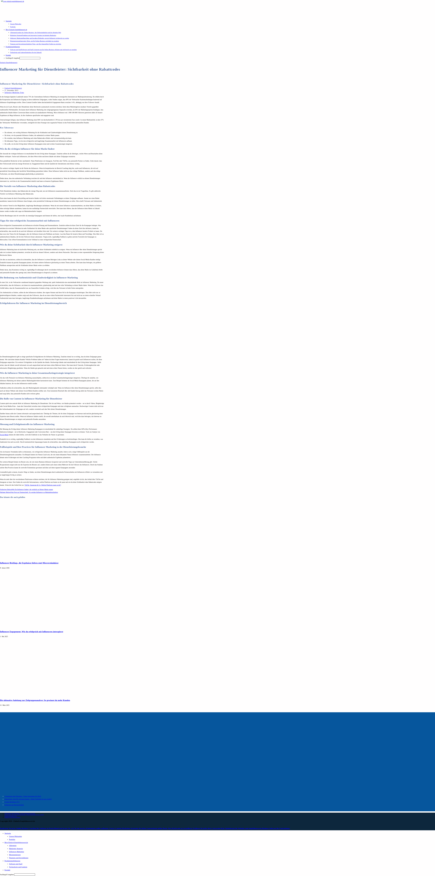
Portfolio (12, 839)
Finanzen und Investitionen (18, 858)
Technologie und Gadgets (18, 867)
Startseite (8, 833)
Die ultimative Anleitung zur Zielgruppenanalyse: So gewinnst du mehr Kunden (35, 700)
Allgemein (12, 845)
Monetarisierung (15, 855)
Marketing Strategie (16, 849)
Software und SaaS (15, 864)
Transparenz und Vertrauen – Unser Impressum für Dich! (23, 796)
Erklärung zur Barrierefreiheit (14, 805)
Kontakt (7, 870)
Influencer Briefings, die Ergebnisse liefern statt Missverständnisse (29, 563)
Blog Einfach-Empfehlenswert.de (16, 842)
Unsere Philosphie (15, 836)
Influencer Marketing (16, 852)
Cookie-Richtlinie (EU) (12, 802)
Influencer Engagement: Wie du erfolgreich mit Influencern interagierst (31, 631)
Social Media (4, 435)
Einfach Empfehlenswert (8, 62)
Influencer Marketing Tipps (14, 92)
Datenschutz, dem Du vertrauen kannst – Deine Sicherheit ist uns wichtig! (28, 799)
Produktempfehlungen (12, 861)
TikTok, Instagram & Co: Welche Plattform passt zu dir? (42, 485)
